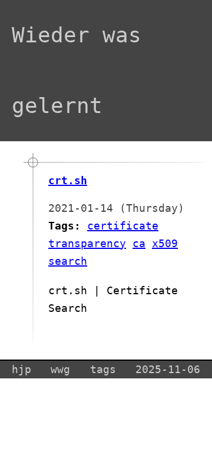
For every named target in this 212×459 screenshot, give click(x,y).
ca (138, 243)
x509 (165, 243)
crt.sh (67, 180)
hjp (21, 369)
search (67, 261)
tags (103, 369)
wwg (60, 369)
